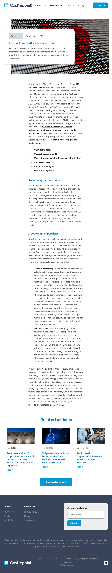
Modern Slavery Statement (29, 518)
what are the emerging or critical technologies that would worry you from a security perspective (52, 130)
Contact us (100, 5)
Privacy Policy (30, 512)
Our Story (9, 512)
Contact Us (9, 520)
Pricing (81, 5)
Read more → (12, 470)
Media (7, 516)
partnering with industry (54, 110)
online (71, 104)
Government (16, 36)
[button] (40, 5)
